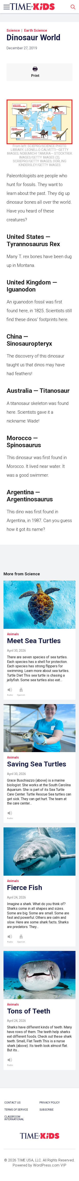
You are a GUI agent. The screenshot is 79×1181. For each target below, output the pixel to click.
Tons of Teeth (28, 1011)
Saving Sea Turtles (36, 764)
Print (35, 76)
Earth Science (35, 30)
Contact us (12, 1102)
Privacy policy (50, 1102)
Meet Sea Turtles (34, 641)
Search (73, 7)
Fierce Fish (24, 887)
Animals (13, 634)
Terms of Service (16, 1109)
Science (13, 30)
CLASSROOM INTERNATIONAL (14, 1118)
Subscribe (47, 1109)
